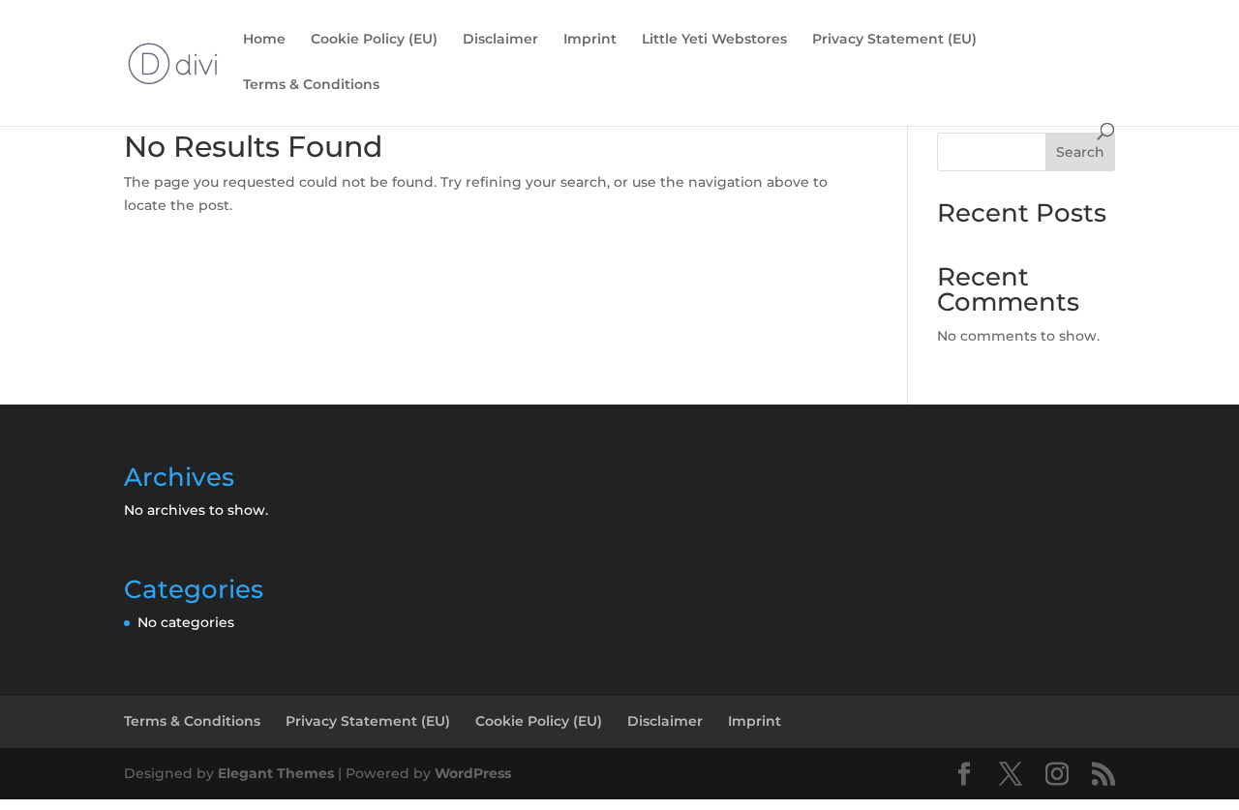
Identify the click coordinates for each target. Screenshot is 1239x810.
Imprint (590, 39)
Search (1080, 152)
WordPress (473, 773)
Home (264, 39)
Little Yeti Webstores (714, 39)
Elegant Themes (276, 773)
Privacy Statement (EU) (894, 39)
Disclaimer (500, 39)
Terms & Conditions (311, 85)
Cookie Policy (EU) (374, 39)
